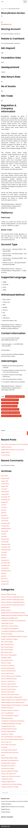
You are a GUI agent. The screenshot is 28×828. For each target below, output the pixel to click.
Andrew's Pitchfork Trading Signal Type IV (13, 605)
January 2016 (4, 542)
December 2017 (5, 497)
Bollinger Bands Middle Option (9, 618)
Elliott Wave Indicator (7, 647)
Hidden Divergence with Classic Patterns (13, 702)
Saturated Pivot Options (8, 766)
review (3, 755)
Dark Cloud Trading (6, 634)
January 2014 (5, 584)
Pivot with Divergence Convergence (11, 737)
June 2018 (4, 489)
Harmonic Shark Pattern (8, 692)
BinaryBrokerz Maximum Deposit (10, 399)
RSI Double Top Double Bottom (10, 760)
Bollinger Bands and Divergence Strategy (13, 613)
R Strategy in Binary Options (9, 750)
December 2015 (5, 544)
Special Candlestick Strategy (9, 771)
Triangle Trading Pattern (8, 781)
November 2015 (5, 547)
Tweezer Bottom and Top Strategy (11, 784)
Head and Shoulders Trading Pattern (11, 697)
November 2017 (5, 499)
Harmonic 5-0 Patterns (7, 665)
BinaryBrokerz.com (6, 24)
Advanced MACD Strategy (8, 594)
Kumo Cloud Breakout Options (10, 715)
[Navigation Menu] (25, 1)
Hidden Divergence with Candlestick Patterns (14, 700)
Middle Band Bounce (7, 718)
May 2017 (3, 510)
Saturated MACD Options (8, 763)
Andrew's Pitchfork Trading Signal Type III (12, 602)
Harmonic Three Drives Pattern (10, 694)
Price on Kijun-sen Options (8, 744)
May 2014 (3, 573)
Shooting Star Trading (7, 768)
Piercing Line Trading (7, 734)
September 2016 (6, 528)
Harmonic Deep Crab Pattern (9, 686)
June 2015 (4, 552)
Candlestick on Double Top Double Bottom (13, 620)
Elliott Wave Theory (6, 652)
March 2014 (4, 578)
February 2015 (5, 560)
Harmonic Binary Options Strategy (11, 676)
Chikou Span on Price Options (9, 626)
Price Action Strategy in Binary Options (12, 739)
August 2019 (4, 481)
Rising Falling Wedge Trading (9, 758)
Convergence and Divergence (10, 628)
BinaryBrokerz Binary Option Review (15, 396)
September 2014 (6, 571)
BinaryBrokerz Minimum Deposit (10, 403)
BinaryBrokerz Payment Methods (10, 409)
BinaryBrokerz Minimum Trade (9, 406)
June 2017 (4, 507)
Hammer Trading (6, 663)
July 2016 (3, 534)
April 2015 (3, 557)
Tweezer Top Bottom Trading (9, 787)
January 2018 (4, 494)
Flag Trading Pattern (7, 660)
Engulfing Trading (6, 657)
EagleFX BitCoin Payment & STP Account (12, 449)
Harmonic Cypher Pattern (8, 684)
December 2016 (5, 523)
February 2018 (5, 491)
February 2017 (5, 518)
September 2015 (6, 549)
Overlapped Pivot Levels (8, 726)
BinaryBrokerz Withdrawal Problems (11, 415)
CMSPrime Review (6, 447)
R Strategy (4, 747)
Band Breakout (5, 607)
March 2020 (4, 476)
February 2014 (5, 581)
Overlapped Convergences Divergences (12, 721)
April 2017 (3, 513)
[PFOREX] (2, 1)
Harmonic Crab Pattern (8, 681)
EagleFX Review (5, 452)
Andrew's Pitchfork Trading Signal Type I (12, 597)
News (6, 8)
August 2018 (4, 486)
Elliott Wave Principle (7, 649)
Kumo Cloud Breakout (7, 713)
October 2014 (5, 568)
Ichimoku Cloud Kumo (7, 708)
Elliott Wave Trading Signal (8, 655)
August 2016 (4, 531)
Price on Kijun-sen (6, 742)
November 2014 (5, 565)
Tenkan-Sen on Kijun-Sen (8, 773)
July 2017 (3, 505)
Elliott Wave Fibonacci (7, 644)
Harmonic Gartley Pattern (8, 689)
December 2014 (5, 563)
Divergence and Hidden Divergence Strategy (14, 636)
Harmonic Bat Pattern (7, 673)
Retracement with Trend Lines (10, 752)
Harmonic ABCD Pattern (8, 668)
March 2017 (4, 515)
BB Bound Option (6, 610)
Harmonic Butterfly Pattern (9, 679)
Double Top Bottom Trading (9, 639)
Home (2, 8)
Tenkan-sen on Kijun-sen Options (10, 776)
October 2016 (5, 526)
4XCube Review (5, 455)
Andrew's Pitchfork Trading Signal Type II (12, 599)
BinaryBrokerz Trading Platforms (10, 412)
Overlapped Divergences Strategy (11, 723)
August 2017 (4, 502)
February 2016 (5, 539)
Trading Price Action (7, 779)
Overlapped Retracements (9, 729)
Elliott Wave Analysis (7, 642)
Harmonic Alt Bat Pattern (8, 671)
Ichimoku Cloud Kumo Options (10, 710)
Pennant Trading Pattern (8, 731)
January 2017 (4, 520)
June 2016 (4, 536)
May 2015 (3, 555)
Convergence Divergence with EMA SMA (12, 631)
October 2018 (5, 484)
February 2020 (5, 478)
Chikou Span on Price (7, 623)
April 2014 (3, 576)
